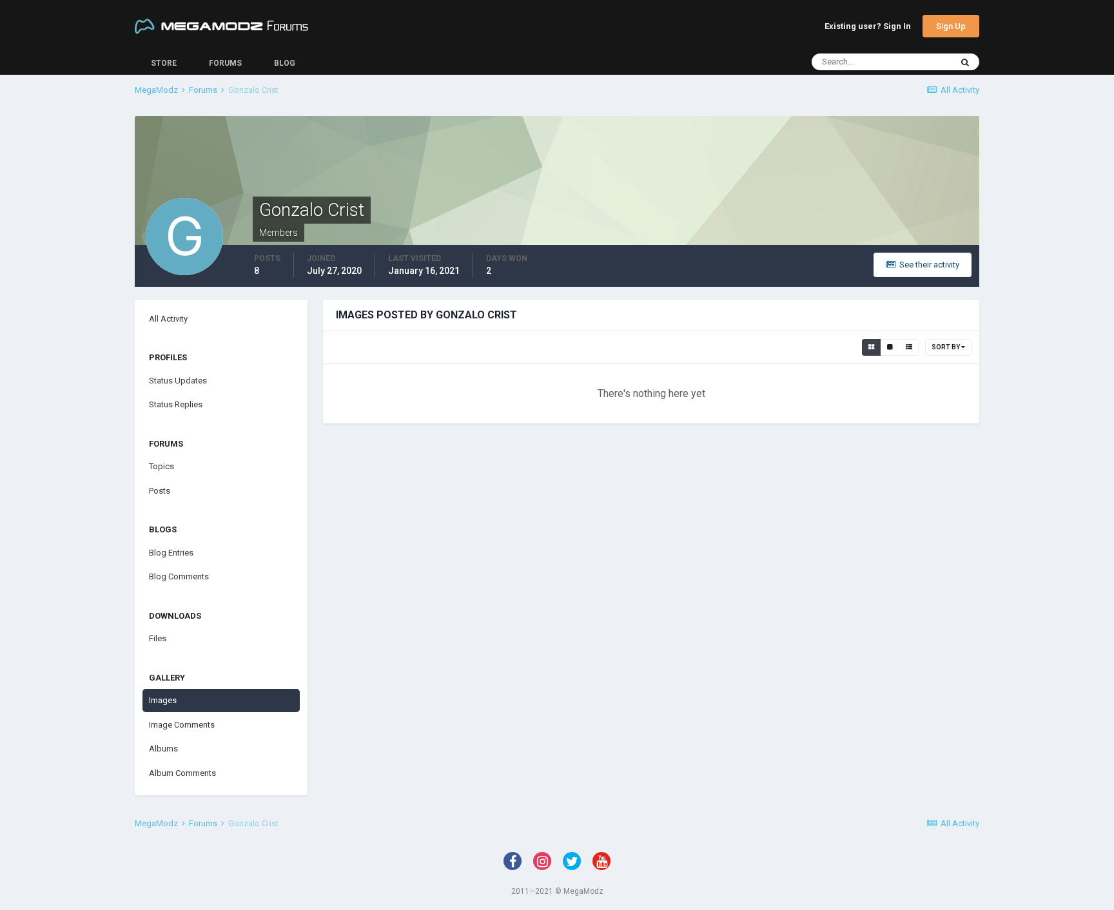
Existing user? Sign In (868, 27)
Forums (225, 63)
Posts (159, 491)
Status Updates (178, 380)
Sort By (946, 347)
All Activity (168, 319)
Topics (161, 466)
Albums (163, 748)
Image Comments (182, 725)
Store (164, 63)
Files (157, 638)
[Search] (965, 61)
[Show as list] (909, 347)
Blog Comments (179, 576)
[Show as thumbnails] (871, 347)
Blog (284, 63)
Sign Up (951, 26)
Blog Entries (171, 552)
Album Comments (182, 773)
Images (163, 700)
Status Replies (175, 404)
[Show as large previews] (890, 347)
